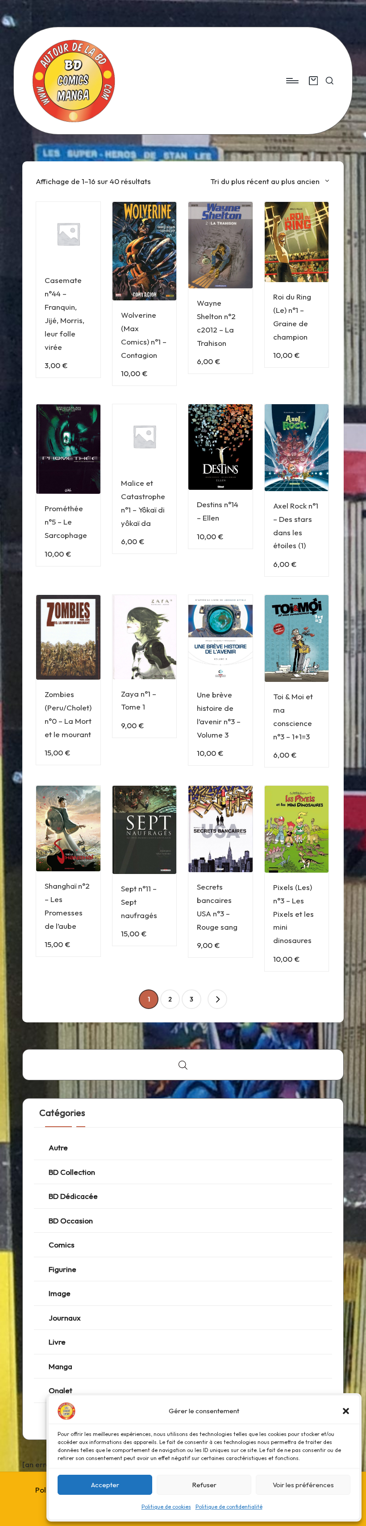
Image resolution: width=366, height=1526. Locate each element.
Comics (62, 1244)
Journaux (65, 1317)
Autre (58, 1147)
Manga (60, 1366)
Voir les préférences (303, 1485)
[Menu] (291, 81)
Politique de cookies (166, 1506)
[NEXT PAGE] (217, 999)
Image (60, 1293)
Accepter (105, 1485)
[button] (345, 1411)
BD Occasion (71, 1220)
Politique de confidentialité (228, 1506)
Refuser (204, 1485)
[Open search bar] (183, 1065)
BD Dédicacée (73, 1196)
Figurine (62, 1269)
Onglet (60, 1390)
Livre (57, 1341)
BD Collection (72, 1172)
